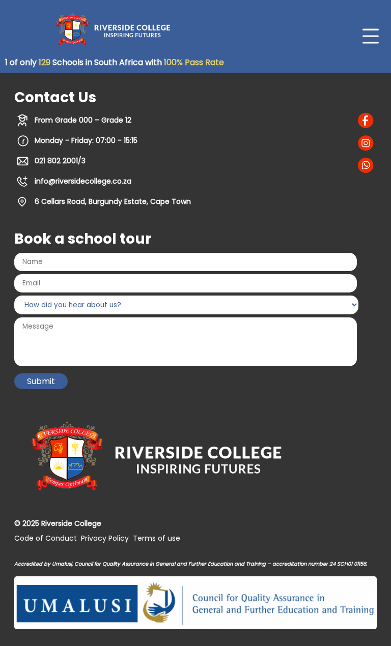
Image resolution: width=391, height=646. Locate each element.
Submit (41, 381)
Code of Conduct (45, 538)
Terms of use (156, 538)
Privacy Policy (105, 538)
